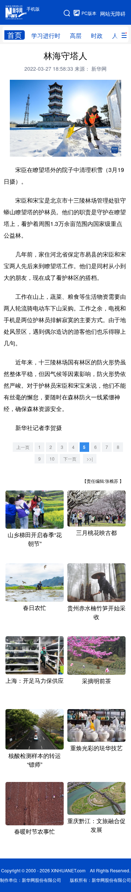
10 (52, 458)
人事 (118, 35)
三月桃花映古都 (96, 532)
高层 (76, 35)
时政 (97, 35)
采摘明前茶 (96, 681)
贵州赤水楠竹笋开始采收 (96, 612)
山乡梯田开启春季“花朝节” (35, 539)
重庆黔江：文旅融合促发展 (96, 825)
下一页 (69, 458)
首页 (14, 35)
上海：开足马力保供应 (34, 680)
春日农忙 (34, 607)
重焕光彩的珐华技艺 (96, 748)
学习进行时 (45, 35)
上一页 (22, 447)
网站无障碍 (113, 13)
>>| (90, 458)
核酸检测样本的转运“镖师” (34, 759)
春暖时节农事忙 (34, 831)
